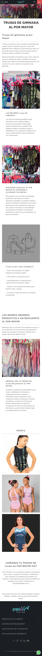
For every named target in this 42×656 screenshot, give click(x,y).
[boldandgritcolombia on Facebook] (17, 641)
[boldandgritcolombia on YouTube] (28, 641)
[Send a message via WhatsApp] (38, 652)
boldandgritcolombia (16, 651)
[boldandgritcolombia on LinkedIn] (24, 641)
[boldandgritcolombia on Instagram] (20, 641)
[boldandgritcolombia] (21, 2)
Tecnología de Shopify (30, 651)
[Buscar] (34, 2)
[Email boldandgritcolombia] (13, 641)
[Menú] (1, 2)
